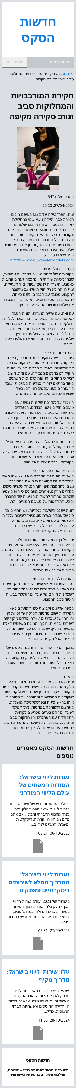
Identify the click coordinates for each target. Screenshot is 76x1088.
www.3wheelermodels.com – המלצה (42, 260)
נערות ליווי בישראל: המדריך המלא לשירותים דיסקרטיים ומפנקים (39, 882)
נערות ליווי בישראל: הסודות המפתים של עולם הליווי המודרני (44, 784)
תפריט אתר (14, 62)
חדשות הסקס (38, 29)
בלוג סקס (66, 73)
